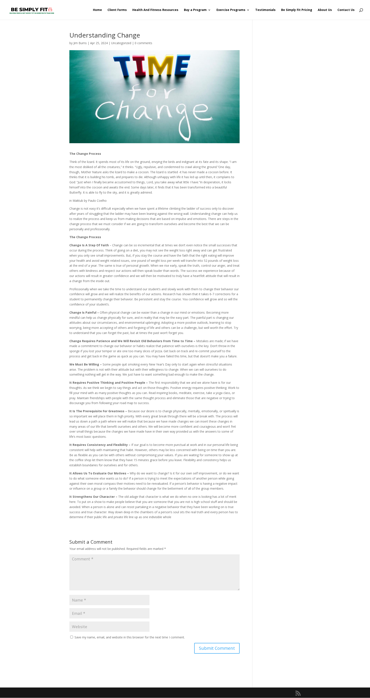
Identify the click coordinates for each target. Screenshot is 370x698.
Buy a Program (195, 10)
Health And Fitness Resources (155, 10)
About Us (325, 10)
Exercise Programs (230, 10)
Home (97, 10)
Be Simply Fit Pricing (296, 10)
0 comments (143, 43)
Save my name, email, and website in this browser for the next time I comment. (130, 637)
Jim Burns (80, 43)
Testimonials (265, 10)
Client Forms (117, 10)
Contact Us (346, 10)
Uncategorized (121, 43)
